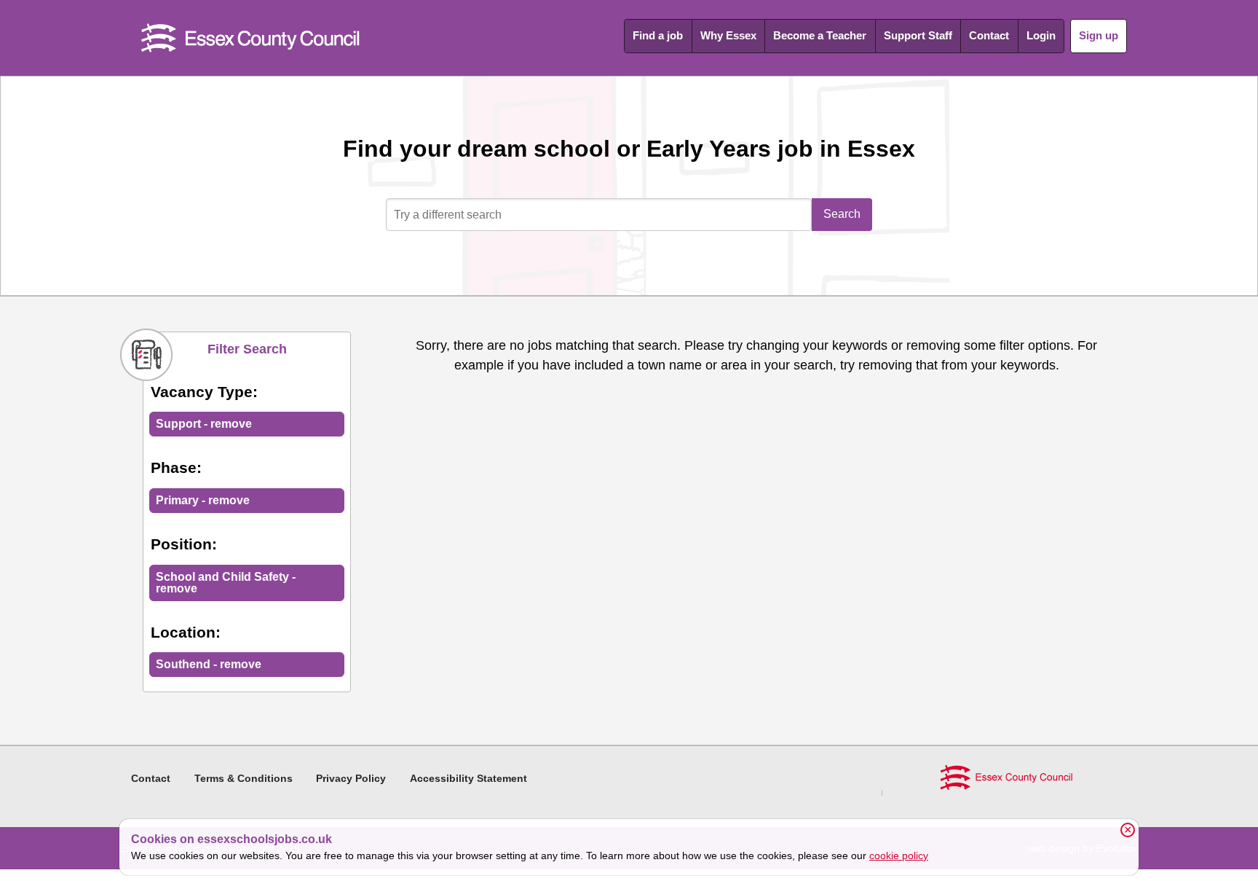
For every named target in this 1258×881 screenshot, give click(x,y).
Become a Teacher (819, 35)
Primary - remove (203, 500)
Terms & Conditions (243, 778)
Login (1041, 35)
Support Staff (918, 35)
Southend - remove (208, 664)
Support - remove (204, 424)
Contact (989, 35)
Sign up (1098, 35)
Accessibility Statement (468, 778)
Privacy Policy (351, 778)
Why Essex (728, 35)
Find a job (658, 35)
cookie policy (898, 855)
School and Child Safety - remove (226, 583)
